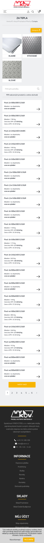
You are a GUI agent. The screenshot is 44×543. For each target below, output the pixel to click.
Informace (22, 456)
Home (9, 21)
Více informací (15, 540)
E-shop (14, 21)
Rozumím (28, 540)
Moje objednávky (22, 523)
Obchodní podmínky (22, 486)
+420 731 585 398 (23, 440)
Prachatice (21, 21)
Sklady (22, 496)
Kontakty (22, 482)
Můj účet (22, 516)
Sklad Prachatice (22, 503)
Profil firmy (22, 467)
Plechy (29, 21)
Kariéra (22, 478)
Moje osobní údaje (22, 527)
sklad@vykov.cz (23, 443)
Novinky (22, 475)
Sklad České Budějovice (22, 507)
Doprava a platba (22, 463)
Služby (22, 471)
